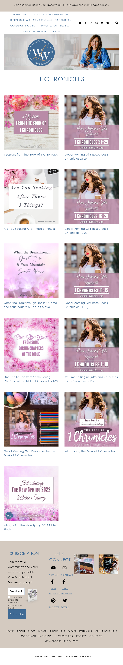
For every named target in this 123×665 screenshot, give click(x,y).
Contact (25, 31)
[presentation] (31, 122)
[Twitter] (102, 22)
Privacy (87, 656)
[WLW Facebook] (85, 22)
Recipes (81, 636)
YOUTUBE (54, 575)
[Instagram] (91, 22)
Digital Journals (80, 631)
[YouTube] (80, 22)
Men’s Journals (106, 631)
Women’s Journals (51, 631)
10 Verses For (63, 636)
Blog (31, 631)
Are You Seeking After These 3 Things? (30, 228)
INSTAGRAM (67, 575)
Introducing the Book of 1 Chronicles (89, 451)
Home (10, 631)
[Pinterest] (96, 22)
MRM (77, 656)
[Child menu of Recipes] (41, 23)
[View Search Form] (116, 23)
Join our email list (24, 4)
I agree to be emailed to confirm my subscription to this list (15, 602)
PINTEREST (54, 607)
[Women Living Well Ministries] (61, 52)
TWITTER (65, 607)
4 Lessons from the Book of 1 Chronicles (31, 154)
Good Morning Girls (36, 636)
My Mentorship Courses (47, 31)
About (21, 631)
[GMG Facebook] (107, 22)
